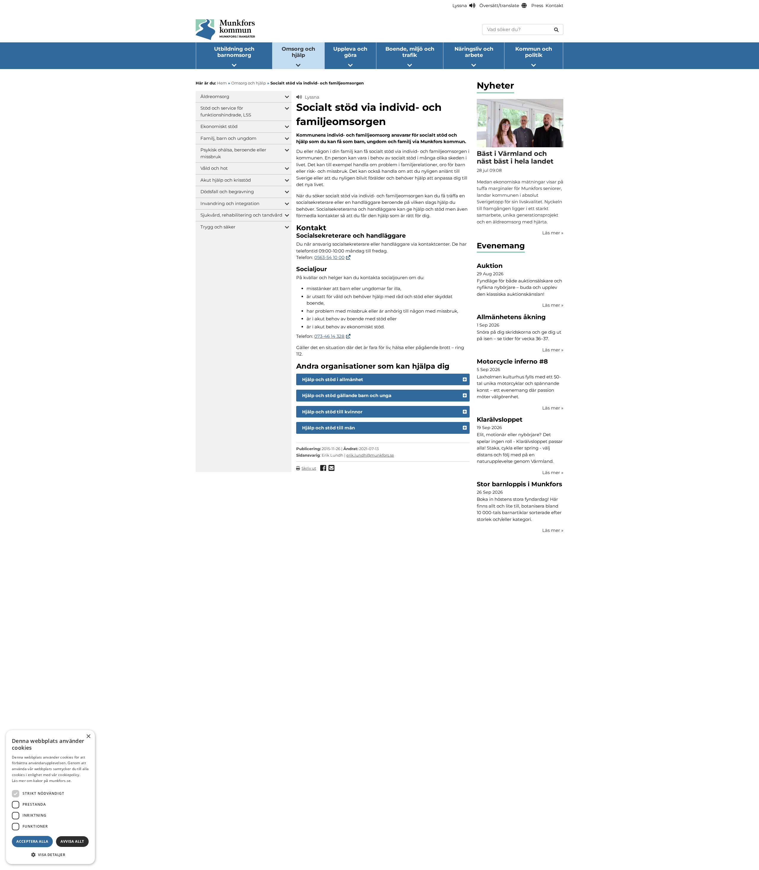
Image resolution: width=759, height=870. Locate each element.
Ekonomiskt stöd (218, 126)
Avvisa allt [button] (72, 841)
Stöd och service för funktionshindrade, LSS (225, 111)
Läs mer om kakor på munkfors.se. (42, 780)
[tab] (383, 380)
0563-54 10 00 (329, 257)
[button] (50, 854)
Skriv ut (309, 468)
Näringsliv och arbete (474, 52)
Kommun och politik (533, 52)
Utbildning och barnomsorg (234, 52)
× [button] (88, 736)
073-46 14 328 (329, 336)
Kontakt (554, 5)
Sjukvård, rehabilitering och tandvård (241, 215)
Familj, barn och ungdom (228, 138)
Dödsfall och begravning (227, 191)
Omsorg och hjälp (298, 52)
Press (537, 5)
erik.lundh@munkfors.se (370, 455)
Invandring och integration (229, 203)
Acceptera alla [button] (32, 841)
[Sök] (556, 29)
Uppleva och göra (350, 52)
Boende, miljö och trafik (409, 52)
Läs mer (552, 305)
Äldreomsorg (214, 96)
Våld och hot (214, 168)
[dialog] (50, 797)
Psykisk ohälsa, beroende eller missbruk (233, 153)
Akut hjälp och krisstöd (225, 180)
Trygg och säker (217, 227)
